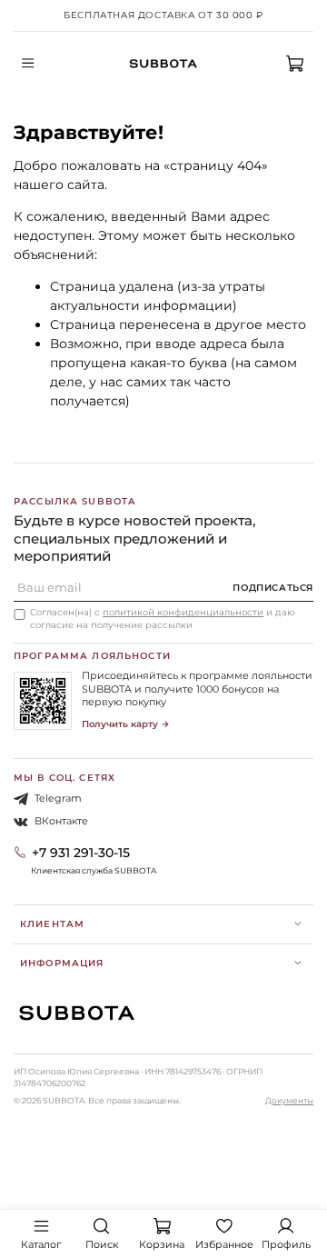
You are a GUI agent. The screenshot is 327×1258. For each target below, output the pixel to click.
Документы (289, 1100)
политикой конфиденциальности (183, 612)
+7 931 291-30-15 (81, 852)
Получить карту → (126, 724)
